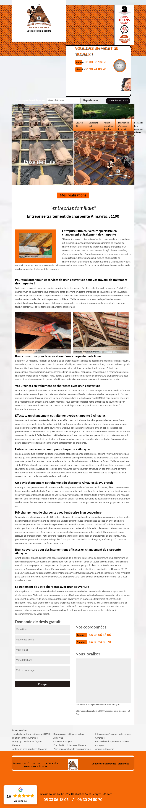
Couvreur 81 (79, 124)
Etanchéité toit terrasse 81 (93, 126)
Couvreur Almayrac (62, 741)
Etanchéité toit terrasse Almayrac (70, 745)
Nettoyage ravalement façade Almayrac (26, 743)
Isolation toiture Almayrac (25, 738)
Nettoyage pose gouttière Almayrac (29, 749)
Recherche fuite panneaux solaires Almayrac (112, 743)
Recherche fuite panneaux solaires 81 (138, 126)
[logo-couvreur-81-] (73, 764)
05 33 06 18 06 (100, 635)
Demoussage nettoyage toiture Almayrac (68, 736)
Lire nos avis (20, 801)
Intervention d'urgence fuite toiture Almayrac (113, 736)
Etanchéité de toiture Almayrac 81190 (31, 734)
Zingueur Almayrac (104, 749)
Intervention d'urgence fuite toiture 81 (123, 126)
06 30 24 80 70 (100, 642)
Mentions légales (36, 767)
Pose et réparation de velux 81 (108, 126)
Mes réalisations (73, 195)
